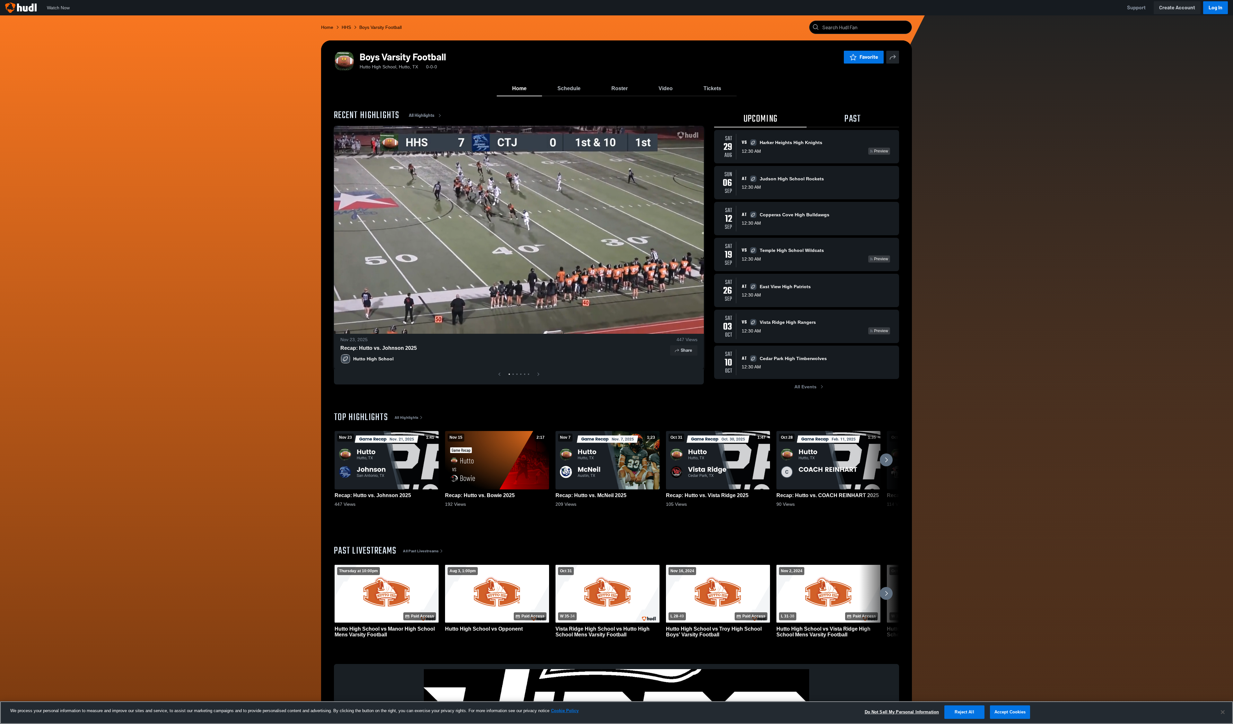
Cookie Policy (565, 710)
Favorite (869, 57)
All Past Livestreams (421, 551)
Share (686, 350)
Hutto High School (373, 358)
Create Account (1177, 7)
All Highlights (421, 115)
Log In (1215, 7)
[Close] (1223, 712)
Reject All (964, 712)
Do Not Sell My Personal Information (902, 712)
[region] (616, 712)
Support (1136, 7)
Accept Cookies (1010, 712)
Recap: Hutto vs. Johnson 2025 (378, 348)
